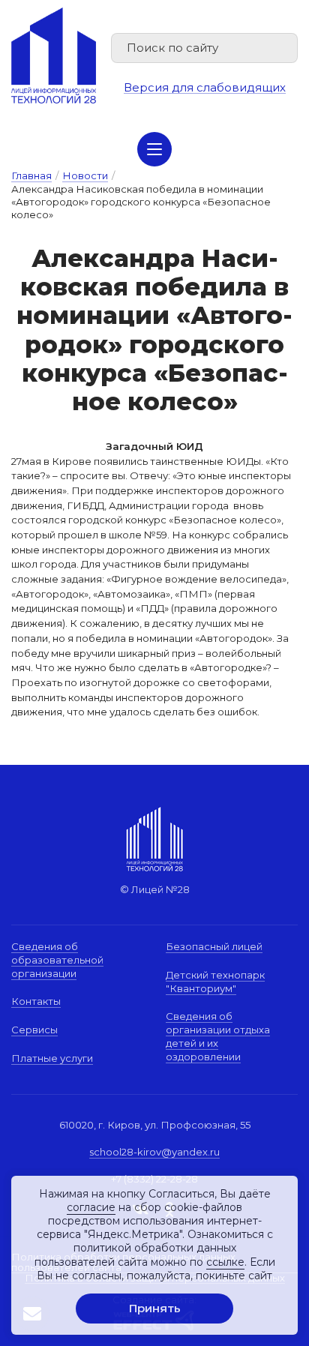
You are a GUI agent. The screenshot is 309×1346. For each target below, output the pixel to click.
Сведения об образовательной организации (57, 959)
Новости (85, 175)
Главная (31, 175)
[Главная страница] (53, 55)
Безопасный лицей (214, 946)
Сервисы (34, 1030)
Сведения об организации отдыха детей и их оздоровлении (218, 1036)
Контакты (36, 1001)
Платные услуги (52, 1058)
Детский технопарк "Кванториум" (215, 981)
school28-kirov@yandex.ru (154, 1152)
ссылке (225, 1262)
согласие (91, 1207)
